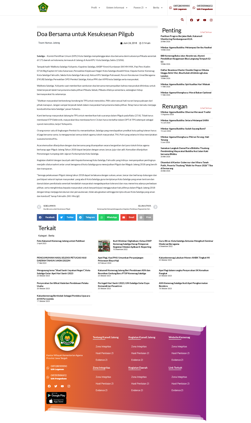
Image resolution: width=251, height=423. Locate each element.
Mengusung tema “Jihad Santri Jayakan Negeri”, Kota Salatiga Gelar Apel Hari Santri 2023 (63, 271)
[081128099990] (170, 7)
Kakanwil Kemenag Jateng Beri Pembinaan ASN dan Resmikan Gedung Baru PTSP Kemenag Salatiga (124, 271)
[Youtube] (205, 20)
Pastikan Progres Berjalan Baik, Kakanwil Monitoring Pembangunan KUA (181, 37)
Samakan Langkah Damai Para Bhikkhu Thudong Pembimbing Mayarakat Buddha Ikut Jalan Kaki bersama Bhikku (185, 151)
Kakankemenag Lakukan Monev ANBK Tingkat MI (184, 257)
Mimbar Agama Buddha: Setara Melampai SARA (185, 120)
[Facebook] (191, 20)
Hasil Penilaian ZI (104, 353)
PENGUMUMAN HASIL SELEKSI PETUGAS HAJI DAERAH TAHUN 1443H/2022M (61, 259)
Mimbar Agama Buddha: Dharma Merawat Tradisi (186, 112)
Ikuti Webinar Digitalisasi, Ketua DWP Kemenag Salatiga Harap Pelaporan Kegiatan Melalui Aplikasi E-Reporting (132, 243)
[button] (182, 19)
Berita (156, 7)
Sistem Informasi (115, 7)
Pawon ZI (138, 7)
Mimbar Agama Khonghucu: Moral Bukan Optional (186, 92)
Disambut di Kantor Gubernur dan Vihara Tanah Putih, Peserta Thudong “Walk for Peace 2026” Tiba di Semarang (187, 165)
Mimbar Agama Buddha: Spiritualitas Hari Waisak (185, 84)
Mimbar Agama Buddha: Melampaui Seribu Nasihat (186, 47)
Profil (94, 7)
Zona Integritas (103, 346)
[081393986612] (193, 7)
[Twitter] (198, 20)
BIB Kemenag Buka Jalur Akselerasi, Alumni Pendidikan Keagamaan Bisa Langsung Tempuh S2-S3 (186, 58)
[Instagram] (211, 20)
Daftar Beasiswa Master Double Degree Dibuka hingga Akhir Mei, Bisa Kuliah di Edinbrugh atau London (185, 73)
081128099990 (181, 6)
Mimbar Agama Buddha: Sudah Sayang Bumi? (183, 128)
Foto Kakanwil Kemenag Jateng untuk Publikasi (61, 240)
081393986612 (205, 6)
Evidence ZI (101, 360)
